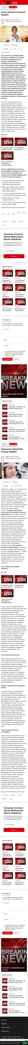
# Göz (19, 795)
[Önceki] (2, 381)
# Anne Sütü (5, 221)
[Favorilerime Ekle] (11, 49)
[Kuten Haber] (12, 3)
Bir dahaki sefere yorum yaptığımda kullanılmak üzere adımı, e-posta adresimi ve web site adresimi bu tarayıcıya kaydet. (15, 354)
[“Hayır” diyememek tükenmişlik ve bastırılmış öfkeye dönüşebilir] (7, 159)
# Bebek (14, 221)
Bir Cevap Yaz (6, 320)
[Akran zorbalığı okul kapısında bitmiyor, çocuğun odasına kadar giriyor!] (7, 304)
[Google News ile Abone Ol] (6, 45)
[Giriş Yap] (5, 7)
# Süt (3, 225)
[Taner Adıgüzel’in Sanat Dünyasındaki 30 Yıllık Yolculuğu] (14, 414)
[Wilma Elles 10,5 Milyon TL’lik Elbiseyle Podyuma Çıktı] (14, 407)
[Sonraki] (26, 381)
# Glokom (5, 795)
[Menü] (2, 2)
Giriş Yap (17, 359)
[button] (2, 7)
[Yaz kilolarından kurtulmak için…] (21, 144)
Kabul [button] (25, 1043)
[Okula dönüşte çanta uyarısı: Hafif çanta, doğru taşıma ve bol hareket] (20, 290)
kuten (7, 19)
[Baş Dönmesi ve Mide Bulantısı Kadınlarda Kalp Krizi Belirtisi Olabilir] (20, 304)
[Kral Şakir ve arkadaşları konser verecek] (14, 955)
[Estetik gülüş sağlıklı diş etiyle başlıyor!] (7, 144)
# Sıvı (10, 799)
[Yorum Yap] (15, 49)
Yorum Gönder (7, 359)
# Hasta (4, 799)
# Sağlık (21, 221)
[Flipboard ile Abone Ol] (15, 45)
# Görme (13, 795)
